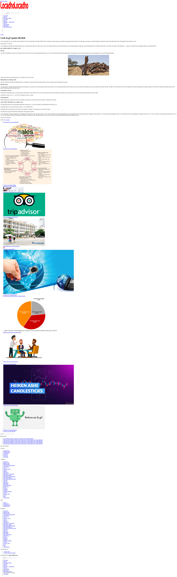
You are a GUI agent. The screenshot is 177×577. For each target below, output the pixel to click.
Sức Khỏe (5, 489)
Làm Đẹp (5, 480)
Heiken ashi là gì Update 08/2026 (10, 405)
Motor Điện (5, 482)
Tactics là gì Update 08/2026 (9, 185)
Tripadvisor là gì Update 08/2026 (10, 217)
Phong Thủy (6, 25)
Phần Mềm (5, 484)
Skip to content (4, 1)
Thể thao (5, 490)
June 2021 (5, 455)
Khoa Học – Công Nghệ (8, 22)
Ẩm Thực (5, 19)
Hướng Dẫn (6, 472)
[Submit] (1, 435)
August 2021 (6, 453)
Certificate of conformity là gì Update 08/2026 (13, 192)
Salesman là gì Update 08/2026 (10, 148)
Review (5, 20)
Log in (4, 502)
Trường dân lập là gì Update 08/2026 (11, 246)
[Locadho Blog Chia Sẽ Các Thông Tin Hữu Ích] (14, 8)
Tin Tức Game (6, 494)
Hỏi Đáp (2, 34)
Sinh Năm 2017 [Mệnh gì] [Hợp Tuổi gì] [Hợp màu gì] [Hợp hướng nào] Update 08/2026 (23, 439)
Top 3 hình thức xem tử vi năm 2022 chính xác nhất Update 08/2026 (18, 438)
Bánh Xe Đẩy (6, 462)
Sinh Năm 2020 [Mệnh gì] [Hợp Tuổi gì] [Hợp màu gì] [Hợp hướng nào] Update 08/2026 (23, 443)
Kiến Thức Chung (7, 18)
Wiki (4, 496)
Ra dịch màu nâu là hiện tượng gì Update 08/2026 (14, 296)
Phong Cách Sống (7, 485)
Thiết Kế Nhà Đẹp (7, 491)
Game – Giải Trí (6, 469)
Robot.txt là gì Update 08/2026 (10, 430)
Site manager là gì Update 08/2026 (10, 122)
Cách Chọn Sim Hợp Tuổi (9, 465)
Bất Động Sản (6, 464)
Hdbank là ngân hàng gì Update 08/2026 (12, 332)
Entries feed (6, 503)
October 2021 (6, 450)
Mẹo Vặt (5, 481)
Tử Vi (4, 495)
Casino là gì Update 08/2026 (9, 364)
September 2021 (6, 452)
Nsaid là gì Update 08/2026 (9, 431)
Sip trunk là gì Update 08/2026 (10, 294)
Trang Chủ (5, 15)
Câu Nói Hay (6, 24)
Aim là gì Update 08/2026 (9, 249)
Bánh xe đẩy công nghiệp (9, 552)
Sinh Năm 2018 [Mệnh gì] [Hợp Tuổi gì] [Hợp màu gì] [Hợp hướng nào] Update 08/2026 (23, 441)
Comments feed (6, 504)
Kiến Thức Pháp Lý (7, 27)
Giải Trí (5, 23)
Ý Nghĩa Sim (6, 497)
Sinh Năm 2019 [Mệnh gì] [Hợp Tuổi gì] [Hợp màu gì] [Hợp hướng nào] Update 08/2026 (23, 442)
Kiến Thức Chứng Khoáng (9, 476)
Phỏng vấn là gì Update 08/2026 (10, 361)
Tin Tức (5, 17)
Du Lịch (5, 467)
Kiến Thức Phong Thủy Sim (9, 479)
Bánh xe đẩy (7, 551)
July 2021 (5, 454)
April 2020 (5, 457)
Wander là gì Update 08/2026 (9, 186)
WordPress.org (6, 506)
